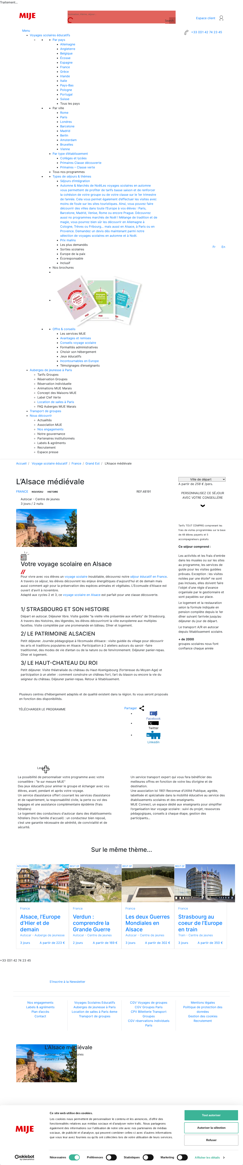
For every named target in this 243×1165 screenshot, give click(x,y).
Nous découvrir (41, 415)
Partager (131, 708)
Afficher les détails (207, 1157)
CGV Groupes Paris (149, 1007)
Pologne (66, 90)
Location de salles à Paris (55, 402)
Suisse (64, 99)
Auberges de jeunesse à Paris (51, 370)
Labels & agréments (40, 1007)
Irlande (65, 76)
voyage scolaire (76, 576)
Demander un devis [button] (202, 515)
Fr (214, 247)
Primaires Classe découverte (80, 163)
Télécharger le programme (42, 709)
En (223, 247)
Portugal (66, 94)
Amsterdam (68, 140)
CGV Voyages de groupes (148, 1002)
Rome (64, 112)
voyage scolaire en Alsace (81, 595)
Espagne (66, 62)
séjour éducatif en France (148, 576)
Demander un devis (202, 1055)
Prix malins (68, 240)
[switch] (111, 1157)
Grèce (64, 71)
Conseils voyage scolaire (78, 343)
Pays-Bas (66, 85)
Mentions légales (203, 1002)
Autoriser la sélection (211, 1127)
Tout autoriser (211, 1115)
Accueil (21, 463)
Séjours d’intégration (75, 181)
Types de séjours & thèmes (72, 176)
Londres (66, 122)
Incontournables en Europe (79, 361)
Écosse (65, 58)
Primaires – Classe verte (77, 167)
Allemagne (67, 44)
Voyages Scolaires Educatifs (94, 1002)
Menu (26, 30)
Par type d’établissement (70, 153)
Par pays (59, 40)
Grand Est (92, 463)
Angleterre (67, 49)
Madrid (65, 131)
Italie (63, 81)
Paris (63, 117)
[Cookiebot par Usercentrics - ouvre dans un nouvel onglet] (24, 1157)
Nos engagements (50, 429)
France (65, 67)
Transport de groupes (45, 411)
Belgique (66, 53)
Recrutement (203, 1021)
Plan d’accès (40, 1012)
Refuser (211, 1140)
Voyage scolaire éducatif (49, 463)
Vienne (65, 149)
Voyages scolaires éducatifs (50, 35)
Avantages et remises (75, 338)
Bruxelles (66, 144)
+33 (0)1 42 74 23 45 (206, 32)
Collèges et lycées (73, 158)
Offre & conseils (64, 329)
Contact (40, 1016)
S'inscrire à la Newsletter (67, 982)
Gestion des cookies (202, 1016)
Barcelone (67, 126)
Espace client (205, 18)
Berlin (64, 135)
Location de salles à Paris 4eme (94, 1012)
